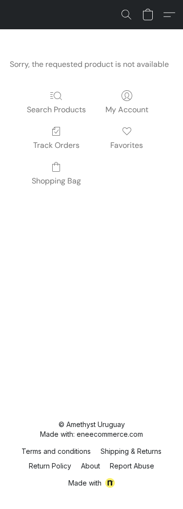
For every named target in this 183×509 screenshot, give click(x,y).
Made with (85, 483)
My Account (126, 109)
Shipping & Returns (131, 451)
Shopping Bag (56, 181)
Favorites (126, 145)
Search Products (56, 109)
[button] (126, 14)
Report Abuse (132, 466)
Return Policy (50, 466)
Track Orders (56, 145)
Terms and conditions (56, 451)
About (90, 466)
